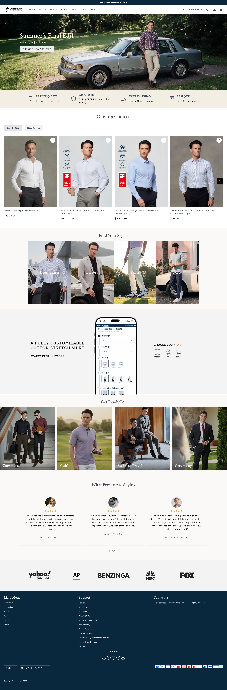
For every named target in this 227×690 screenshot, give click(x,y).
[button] (207, 10)
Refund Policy (84, 625)
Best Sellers (9, 607)
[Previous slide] (109, 551)
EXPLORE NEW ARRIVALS (36, 49)
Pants (6, 620)
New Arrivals (9, 603)
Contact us (83, 607)
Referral (82, 646)
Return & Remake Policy (89, 620)
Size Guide (83, 611)
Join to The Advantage (88, 642)
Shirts (6, 611)
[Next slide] (118, 551)
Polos (6, 616)
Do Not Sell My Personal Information (94, 638)
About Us (82, 603)
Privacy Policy (84, 629)
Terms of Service (85, 633)
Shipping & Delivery (86, 616)
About (6, 625)
